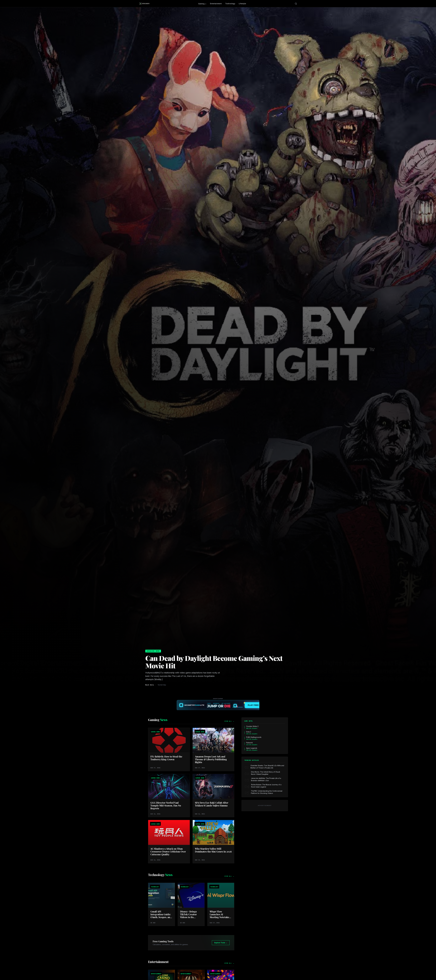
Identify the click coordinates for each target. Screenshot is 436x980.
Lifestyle (242, 4)
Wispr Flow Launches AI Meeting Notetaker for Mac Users (220, 915)
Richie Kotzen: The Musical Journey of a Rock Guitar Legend (266, 786)
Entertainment (216, 4)
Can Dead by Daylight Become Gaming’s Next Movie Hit (213, 661)
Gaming (201, 4)
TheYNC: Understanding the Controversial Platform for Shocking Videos (266, 792)
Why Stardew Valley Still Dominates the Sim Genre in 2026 (213, 850)
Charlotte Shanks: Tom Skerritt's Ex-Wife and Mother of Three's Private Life (267, 767)
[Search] (296, 3)
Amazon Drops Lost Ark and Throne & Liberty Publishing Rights (211, 759)
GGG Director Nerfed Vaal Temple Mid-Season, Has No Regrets (165, 805)
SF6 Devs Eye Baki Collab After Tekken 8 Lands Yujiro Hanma (211, 804)
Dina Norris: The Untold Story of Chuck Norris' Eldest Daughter (265, 773)
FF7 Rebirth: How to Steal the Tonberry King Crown (166, 758)
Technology (230, 4)
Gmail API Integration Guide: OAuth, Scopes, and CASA (161, 915)
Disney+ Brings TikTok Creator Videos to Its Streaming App (188, 915)
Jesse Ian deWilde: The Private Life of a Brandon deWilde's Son (266, 779)
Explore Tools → (220, 943)
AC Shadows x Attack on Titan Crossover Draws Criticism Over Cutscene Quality (168, 851)
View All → (229, 721)
